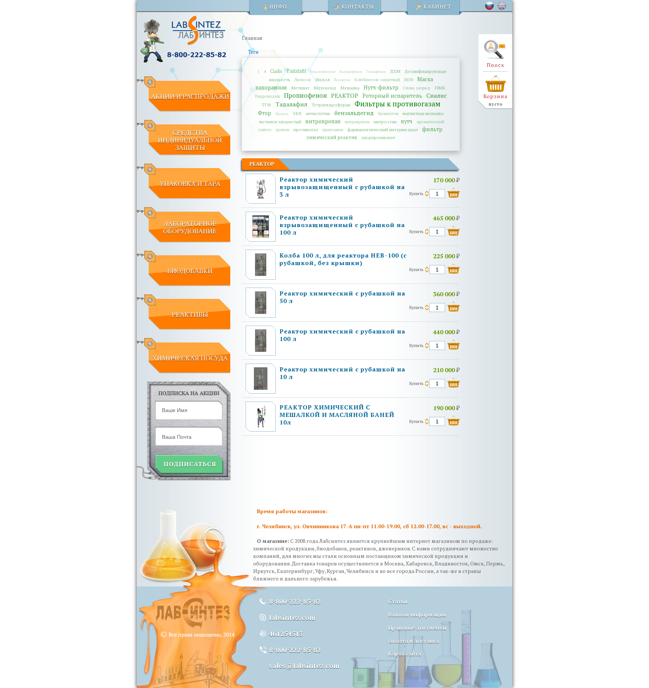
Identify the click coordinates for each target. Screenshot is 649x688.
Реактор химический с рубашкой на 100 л (342, 335)
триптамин (332, 129)
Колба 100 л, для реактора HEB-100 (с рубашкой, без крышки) (343, 259)
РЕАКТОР (344, 95)
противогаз (305, 129)
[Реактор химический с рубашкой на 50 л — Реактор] (260, 311)
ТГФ (266, 105)
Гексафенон (376, 71)
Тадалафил (291, 104)
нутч (406, 121)
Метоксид (325, 88)
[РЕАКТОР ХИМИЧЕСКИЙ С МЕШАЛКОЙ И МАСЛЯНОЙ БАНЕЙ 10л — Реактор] (260, 425)
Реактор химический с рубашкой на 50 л (342, 297)
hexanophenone (322, 71)
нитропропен (357, 121)
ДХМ (395, 71)
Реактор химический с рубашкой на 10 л (342, 373)
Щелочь (281, 113)
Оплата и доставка (413, 640)
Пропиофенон (305, 95)
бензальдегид (354, 113)
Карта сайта (404, 653)
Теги (253, 52)
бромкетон (388, 113)
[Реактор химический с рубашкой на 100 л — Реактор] (260, 349)
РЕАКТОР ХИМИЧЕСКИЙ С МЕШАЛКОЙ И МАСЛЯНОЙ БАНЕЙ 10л (336, 414)
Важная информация (417, 614)
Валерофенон (351, 71)
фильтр (432, 129)
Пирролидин (267, 96)
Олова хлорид (416, 88)
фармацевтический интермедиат (382, 129)
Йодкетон (342, 79)
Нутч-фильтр (381, 87)
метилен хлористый (280, 121)
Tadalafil (296, 71)
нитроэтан (385, 121)
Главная (252, 37)
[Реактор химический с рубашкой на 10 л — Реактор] (261, 387)
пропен (282, 129)
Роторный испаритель (392, 95)
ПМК (440, 88)
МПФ (408, 79)
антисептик (318, 113)
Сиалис (436, 95)
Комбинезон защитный (377, 79)
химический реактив (331, 137)
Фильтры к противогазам (398, 103)
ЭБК (297, 113)
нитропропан (323, 121)
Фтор (264, 113)
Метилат (300, 88)
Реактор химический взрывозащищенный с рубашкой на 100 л (342, 224)
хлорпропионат (378, 137)
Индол (322, 79)
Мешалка (349, 88)
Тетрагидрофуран (330, 105)
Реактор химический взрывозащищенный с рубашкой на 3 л (342, 187)
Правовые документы (417, 627)
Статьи (398, 601)
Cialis (276, 71)
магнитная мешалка (423, 113)
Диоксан (302, 79)
